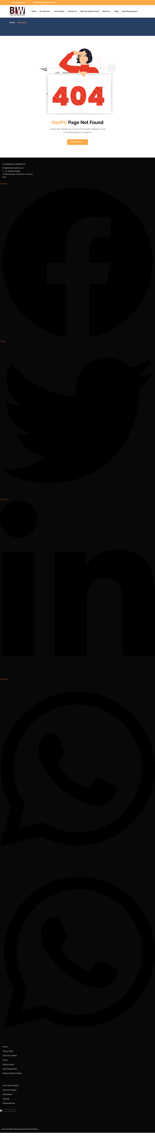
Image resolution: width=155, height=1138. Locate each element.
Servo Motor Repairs (11, 1086)
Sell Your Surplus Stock (89, 11)
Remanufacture (9, 1103)
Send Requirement (129, 11)
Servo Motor (60, 11)
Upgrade (6, 1099)
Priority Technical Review (12, 1073)
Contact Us (72, 11)
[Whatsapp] (79, 952)
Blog (117, 11)
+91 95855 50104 (18, 2)
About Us (106, 11)
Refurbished (7, 1094)
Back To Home (76, 142)
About (5, 1060)
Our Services (44, 11)
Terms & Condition (10, 1056)
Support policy (8, 1064)
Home (34, 11)
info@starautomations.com (44, 2)
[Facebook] (4, 859)
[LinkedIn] (4, 864)
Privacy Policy (8, 1051)
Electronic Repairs (10, 1090)
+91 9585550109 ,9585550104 (14, 164)
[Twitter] (4, 862)
